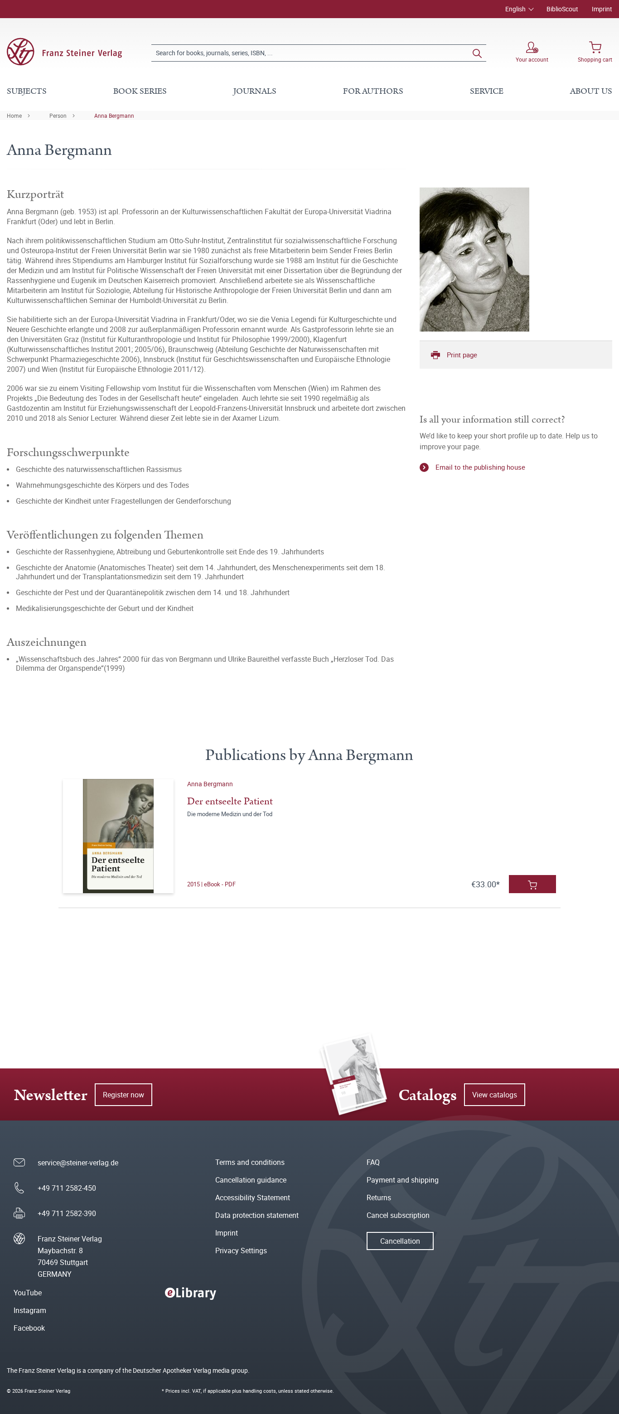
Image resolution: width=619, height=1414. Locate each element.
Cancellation (400, 1241)
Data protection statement (257, 1215)
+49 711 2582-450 (67, 1188)
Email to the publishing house (480, 466)
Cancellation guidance (250, 1180)
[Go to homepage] (64, 51)
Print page (462, 354)
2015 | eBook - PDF (211, 884)
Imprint (602, 9)
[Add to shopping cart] (532, 884)
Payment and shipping (403, 1180)
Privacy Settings (241, 1250)
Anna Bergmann (114, 115)
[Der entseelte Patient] (118, 836)
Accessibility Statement (252, 1197)
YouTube (28, 1293)
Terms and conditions (250, 1162)
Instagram (30, 1310)
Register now (123, 1095)
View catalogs (494, 1095)
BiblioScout (562, 9)
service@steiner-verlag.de (78, 1163)
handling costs (259, 1390)
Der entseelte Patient (230, 801)
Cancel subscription (398, 1215)
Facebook (29, 1328)
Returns (379, 1197)
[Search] (477, 53)
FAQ (373, 1162)
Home (14, 115)
